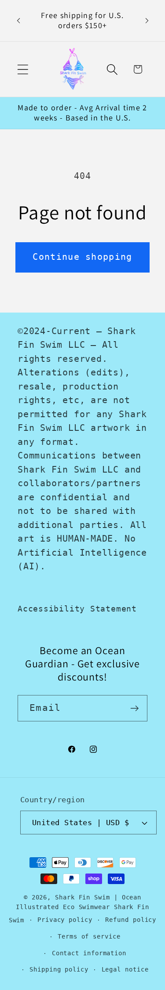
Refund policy (130, 919)
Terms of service (89, 936)
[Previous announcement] (18, 20)
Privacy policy (64, 919)
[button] (22, 69)
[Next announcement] (147, 20)
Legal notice (125, 969)
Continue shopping (82, 257)
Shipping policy (58, 969)
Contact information (89, 953)
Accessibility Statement (77, 608)
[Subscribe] (134, 708)
